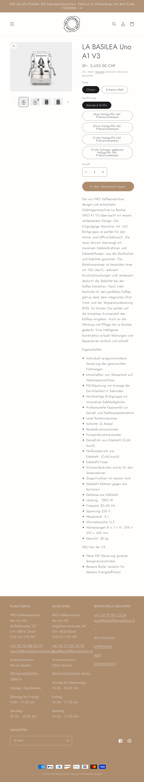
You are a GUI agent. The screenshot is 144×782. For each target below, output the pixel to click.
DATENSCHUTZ (105, 663)
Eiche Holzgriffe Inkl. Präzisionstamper (107, 139)
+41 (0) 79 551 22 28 (68, 645)
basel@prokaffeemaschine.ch (72, 651)
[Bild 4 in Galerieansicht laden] (58, 102)
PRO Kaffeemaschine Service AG (67, 774)
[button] (12, 24)
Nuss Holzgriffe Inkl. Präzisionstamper (108, 115)
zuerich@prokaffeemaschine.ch (32, 651)
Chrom (90, 90)
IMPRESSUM (103, 646)
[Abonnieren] (67, 740)
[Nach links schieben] (14, 102)
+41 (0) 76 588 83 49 (26, 645)
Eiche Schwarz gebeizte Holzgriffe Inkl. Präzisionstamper (107, 152)
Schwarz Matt (115, 90)
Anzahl (86, 164)
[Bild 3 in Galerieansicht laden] (46, 102)
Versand (99, 71)
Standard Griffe (96, 105)
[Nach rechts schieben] (68, 102)
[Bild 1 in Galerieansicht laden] (23, 102)
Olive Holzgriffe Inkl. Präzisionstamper (107, 127)
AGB (97, 655)
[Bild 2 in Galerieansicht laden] (35, 102)
